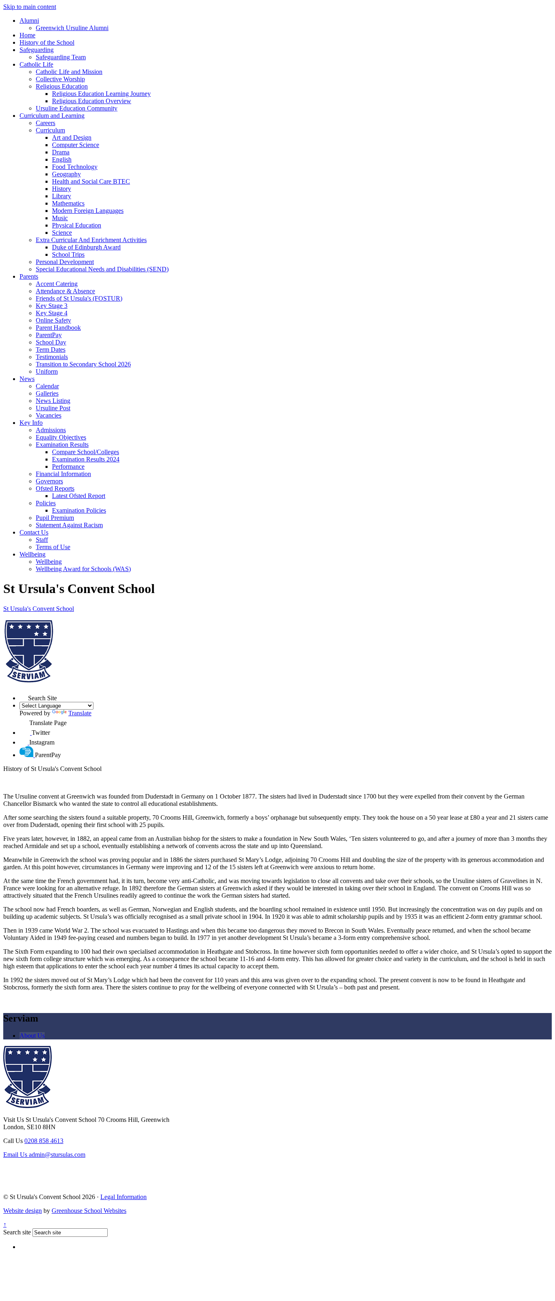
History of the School (47, 42)
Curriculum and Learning (52, 115)
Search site (17, 1232)
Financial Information (63, 473)
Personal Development (65, 261)
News (27, 378)
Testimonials (52, 356)
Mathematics (68, 203)
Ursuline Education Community (76, 108)
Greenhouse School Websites (89, 1210)
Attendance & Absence (65, 291)
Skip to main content (29, 6)
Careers (45, 122)
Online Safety (53, 320)
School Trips (68, 254)
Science (62, 232)
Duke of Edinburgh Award (86, 247)
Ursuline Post (53, 408)
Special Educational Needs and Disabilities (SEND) (102, 269)
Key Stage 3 (51, 305)
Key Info (31, 422)
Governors (49, 481)
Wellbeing (33, 554)
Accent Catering (57, 283)
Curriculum (50, 130)
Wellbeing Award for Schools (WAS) (83, 568)
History (61, 188)
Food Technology (75, 166)
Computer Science (75, 144)
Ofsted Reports (55, 488)
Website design (22, 1210)
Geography (66, 174)
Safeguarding (37, 49)
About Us (32, 1035)
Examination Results (62, 444)
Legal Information (123, 1196)
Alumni (29, 20)
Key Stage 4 (51, 313)
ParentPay (49, 334)
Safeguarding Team (61, 57)
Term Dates (50, 349)
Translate (79, 713)
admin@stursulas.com (44, 1154)
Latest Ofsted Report (78, 495)
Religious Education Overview (91, 100)
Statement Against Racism (69, 525)
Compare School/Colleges (85, 451)
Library (61, 196)
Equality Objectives (61, 437)
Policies (46, 503)
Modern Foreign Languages (88, 210)
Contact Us (34, 532)
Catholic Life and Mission (69, 71)
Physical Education (76, 225)
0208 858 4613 (43, 1140)
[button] (24, 696)
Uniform (47, 371)
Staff (42, 539)
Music (60, 217)
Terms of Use (53, 546)
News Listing (53, 400)
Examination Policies (79, 510)
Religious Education (62, 86)
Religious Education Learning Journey (101, 93)
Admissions (51, 429)
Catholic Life (36, 64)
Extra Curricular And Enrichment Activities (91, 239)
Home (27, 35)
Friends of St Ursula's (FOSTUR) (79, 298)
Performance (68, 466)
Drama (60, 152)
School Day (51, 342)
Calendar (47, 386)
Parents (29, 276)
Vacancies (48, 415)
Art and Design (71, 137)
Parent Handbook (58, 327)
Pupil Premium (55, 517)
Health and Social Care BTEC (91, 181)
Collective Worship (60, 79)
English (62, 159)
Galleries (47, 393)
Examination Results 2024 (85, 459)
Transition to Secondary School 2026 (83, 364)
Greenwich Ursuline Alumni (72, 27)
